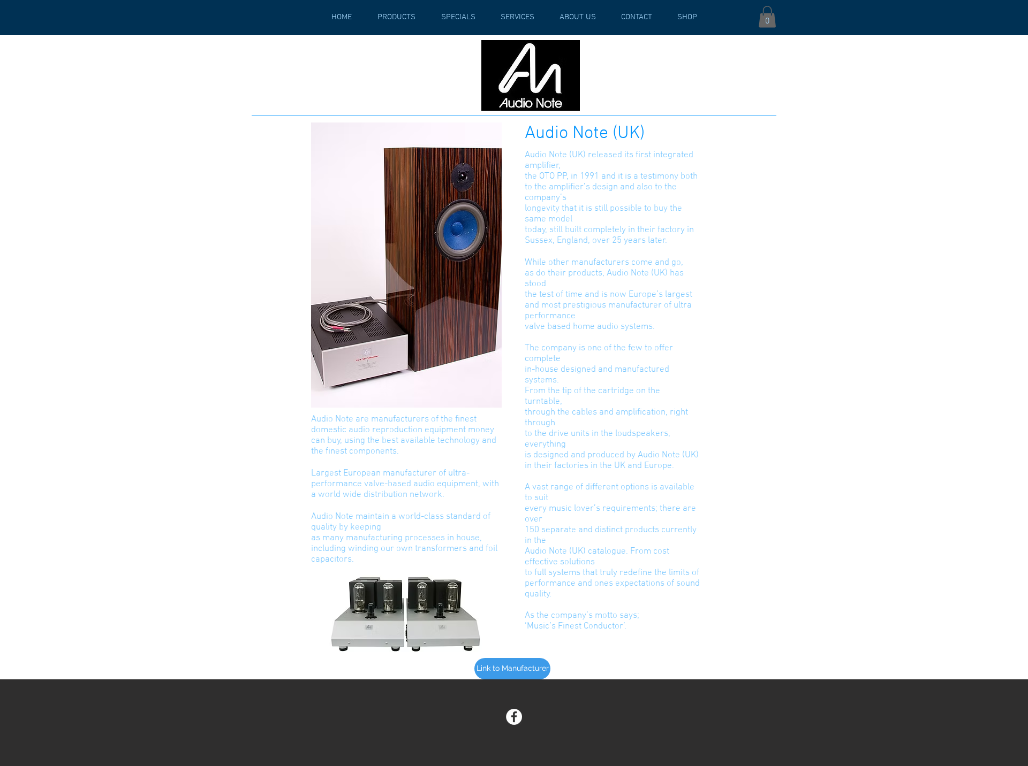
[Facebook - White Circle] (514, 717)
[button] (767, 17)
